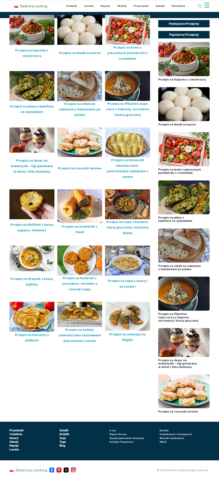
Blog (62, 445)
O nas (113, 430)
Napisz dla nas (118, 434)
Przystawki (141, 6)
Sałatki (160, 6)
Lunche (89, 6)
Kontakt (164, 430)
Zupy (63, 438)
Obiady (122, 6)
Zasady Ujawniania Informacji (127, 438)
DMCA (163, 442)
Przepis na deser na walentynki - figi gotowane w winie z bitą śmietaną (32, 166)
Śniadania (178, 6)
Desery (13, 438)
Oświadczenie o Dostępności (176, 434)
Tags (63, 441)
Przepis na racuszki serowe (80, 168)
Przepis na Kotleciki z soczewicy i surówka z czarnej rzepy (80, 283)
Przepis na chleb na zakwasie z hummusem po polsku (80, 109)
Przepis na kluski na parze (79, 53)
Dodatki (71, 6)
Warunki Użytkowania (172, 438)
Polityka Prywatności (122, 442)
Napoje (105, 6)
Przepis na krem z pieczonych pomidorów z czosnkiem (127, 53)
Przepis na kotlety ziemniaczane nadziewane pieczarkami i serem (80, 335)
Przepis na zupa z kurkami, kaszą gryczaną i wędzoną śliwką (127, 227)
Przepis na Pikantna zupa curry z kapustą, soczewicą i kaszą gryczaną (127, 109)
